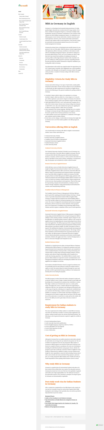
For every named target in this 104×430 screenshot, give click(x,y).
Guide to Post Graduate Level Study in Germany (58, 398)
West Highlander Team (59, 416)
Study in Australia (23, 46)
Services (21, 62)
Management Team (23, 64)
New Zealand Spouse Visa (24, 18)
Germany (70, 416)
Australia (20, 44)
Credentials (21, 60)
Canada (20, 34)
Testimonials (22, 69)
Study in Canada (22, 36)
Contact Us (20, 73)
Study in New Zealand (23, 16)
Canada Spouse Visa (23, 39)
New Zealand (21, 14)
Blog (19, 71)
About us (21, 58)
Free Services (22, 67)
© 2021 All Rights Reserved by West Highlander (55, 427)
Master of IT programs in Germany (55, 406)
